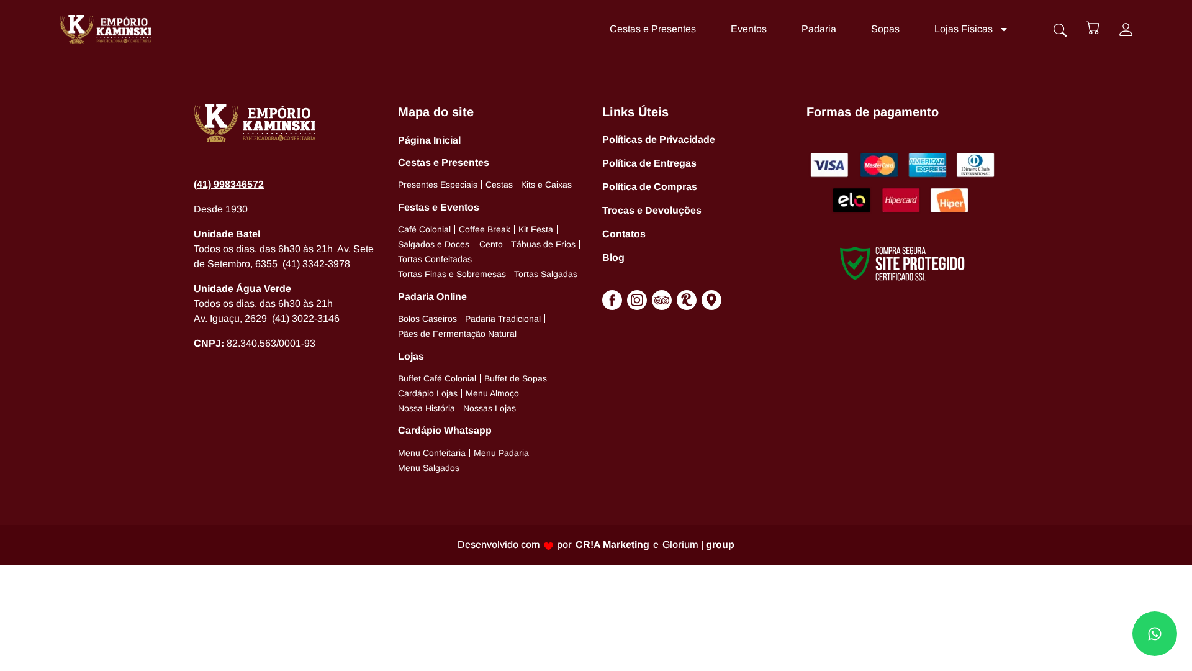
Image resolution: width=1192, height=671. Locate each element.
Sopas (885, 29)
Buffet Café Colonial (437, 378)
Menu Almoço (492, 393)
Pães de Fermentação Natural (457, 334)
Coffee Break (484, 229)
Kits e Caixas (546, 184)
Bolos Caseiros (427, 319)
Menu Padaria (501, 453)
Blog (613, 257)
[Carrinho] (1092, 27)
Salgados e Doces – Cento (450, 244)
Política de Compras (649, 186)
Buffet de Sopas (515, 378)
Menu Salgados (428, 468)
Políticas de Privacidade (658, 139)
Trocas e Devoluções (652, 210)
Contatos (624, 234)
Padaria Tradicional (503, 319)
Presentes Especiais (437, 184)
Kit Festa (535, 229)
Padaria (818, 29)
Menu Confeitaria (432, 453)
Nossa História (426, 408)
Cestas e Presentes (653, 29)
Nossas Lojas (489, 408)
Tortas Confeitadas (435, 259)
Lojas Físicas (963, 29)
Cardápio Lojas (428, 393)
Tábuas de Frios (543, 244)
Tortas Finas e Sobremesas (452, 274)
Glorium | (698, 544)
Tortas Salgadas (545, 274)
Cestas (499, 184)
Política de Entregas (649, 163)
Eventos (749, 29)
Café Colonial (424, 229)
